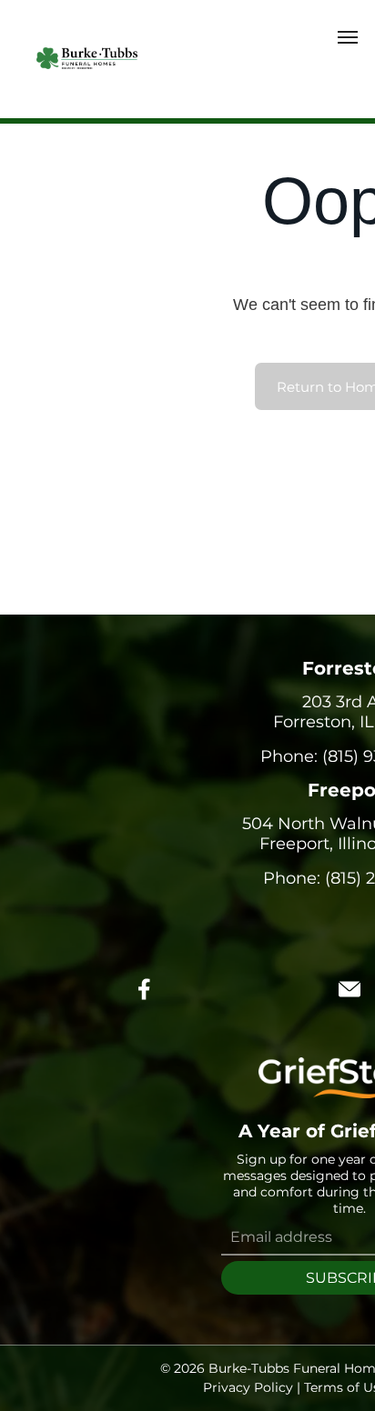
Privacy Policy (248, 1387)
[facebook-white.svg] (145, 1002)
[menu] (347, 37)
